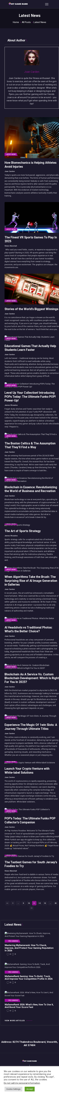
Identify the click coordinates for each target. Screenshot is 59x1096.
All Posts (26, 22)
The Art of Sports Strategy (23, 531)
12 (40, 903)
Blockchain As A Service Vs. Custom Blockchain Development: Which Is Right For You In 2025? (32, 678)
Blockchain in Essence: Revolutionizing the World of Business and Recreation (31, 489)
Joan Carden (10, 171)
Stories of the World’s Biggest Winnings (31, 309)
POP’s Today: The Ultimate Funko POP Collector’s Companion (30, 820)
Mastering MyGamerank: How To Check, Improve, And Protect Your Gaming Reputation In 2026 (29, 948)
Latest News (11, 154)
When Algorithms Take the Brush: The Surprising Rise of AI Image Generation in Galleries (31, 580)
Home (16, 22)
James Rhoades (11, 405)
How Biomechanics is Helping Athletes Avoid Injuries (30, 164)
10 (29, 903)
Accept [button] (29, 1089)
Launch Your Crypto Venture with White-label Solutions (27, 770)
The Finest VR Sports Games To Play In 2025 (31, 239)
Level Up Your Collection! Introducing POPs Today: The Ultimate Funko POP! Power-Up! (30, 396)
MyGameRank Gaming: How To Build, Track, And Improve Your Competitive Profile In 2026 (28, 977)
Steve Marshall (11, 246)
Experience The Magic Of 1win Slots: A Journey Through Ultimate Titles (31, 726)
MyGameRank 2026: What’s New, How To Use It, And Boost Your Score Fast (29, 1006)
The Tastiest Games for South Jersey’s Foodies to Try (31, 864)
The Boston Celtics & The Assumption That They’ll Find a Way (30, 445)
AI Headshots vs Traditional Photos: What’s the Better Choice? (28, 629)
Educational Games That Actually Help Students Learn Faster (30, 348)
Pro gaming (13, 941)
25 (56, 903)
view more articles (15, 1021)
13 (45, 903)
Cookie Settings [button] (13, 1089)
